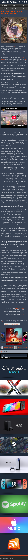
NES (18, 227)
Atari (25, 59)
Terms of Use (19, 557)
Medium (2, 322)
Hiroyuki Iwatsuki (15, 324)
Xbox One (16, 46)
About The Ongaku (13, 557)
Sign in (24, 557)
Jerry (2, 15)
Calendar (11, 558)
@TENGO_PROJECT (19, 308)
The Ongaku (7, 351)
